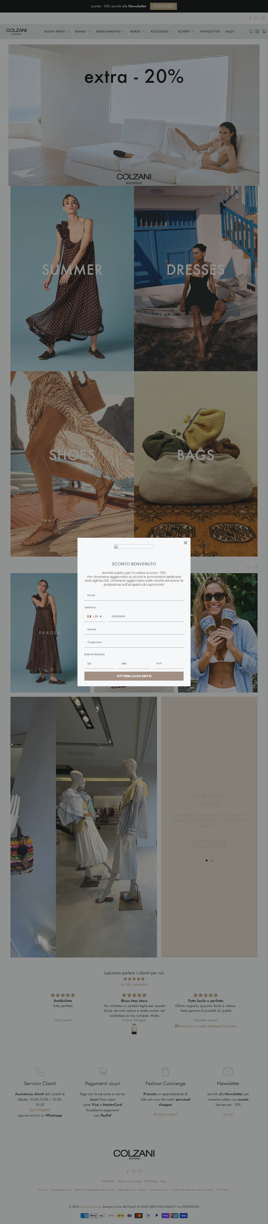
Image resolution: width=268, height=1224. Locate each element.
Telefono (90, 607)
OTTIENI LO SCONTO (134, 676)
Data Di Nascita (94, 654)
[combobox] (94, 616)
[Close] (185, 543)
